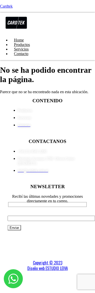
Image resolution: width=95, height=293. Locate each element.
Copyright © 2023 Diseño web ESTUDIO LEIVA (47, 265)
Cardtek (6, 6)
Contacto (21, 54)
